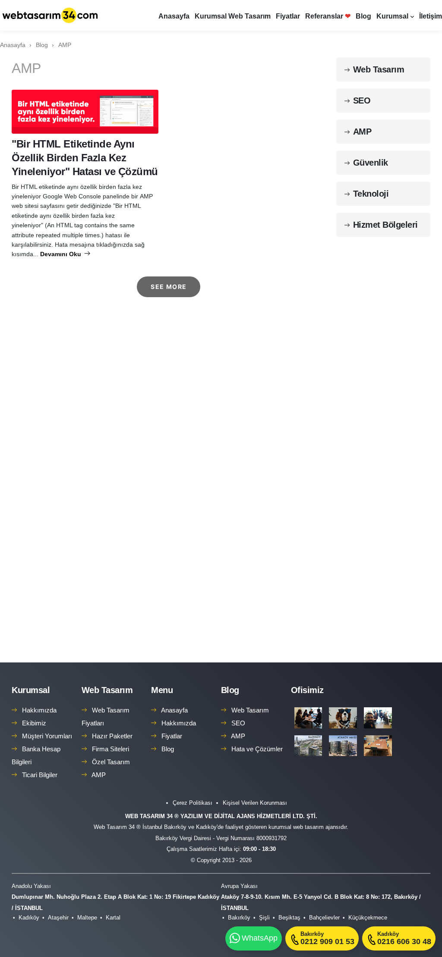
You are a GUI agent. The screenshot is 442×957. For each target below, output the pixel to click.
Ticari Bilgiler (39, 774)
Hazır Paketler (112, 736)
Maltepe (87, 917)
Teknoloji (371, 193)
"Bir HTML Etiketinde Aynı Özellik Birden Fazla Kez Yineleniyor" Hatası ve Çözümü (85, 157)
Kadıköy (29, 917)
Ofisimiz (307, 690)
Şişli (264, 917)
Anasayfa (173, 16)
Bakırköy (239, 917)
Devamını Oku (61, 254)
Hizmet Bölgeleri (385, 224)
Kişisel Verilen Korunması (255, 803)
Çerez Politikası (192, 803)
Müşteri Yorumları (47, 736)
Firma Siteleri (110, 749)
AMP (362, 131)
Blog (363, 16)
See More (168, 286)
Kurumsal (392, 16)
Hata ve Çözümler (257, 749)
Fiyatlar (288, 16)
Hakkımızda (39, 710)
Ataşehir (58, 917)
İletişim (430, 16)
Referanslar (327, 16)
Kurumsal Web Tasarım (233, 16)
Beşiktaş (289, 917)
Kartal (113, 917)
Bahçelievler (324, 917)
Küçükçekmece (367, 917)
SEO (362, 100)
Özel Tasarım (111, 762)
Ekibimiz (34, 723)
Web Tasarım (378, 69)
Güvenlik (370, 162)
